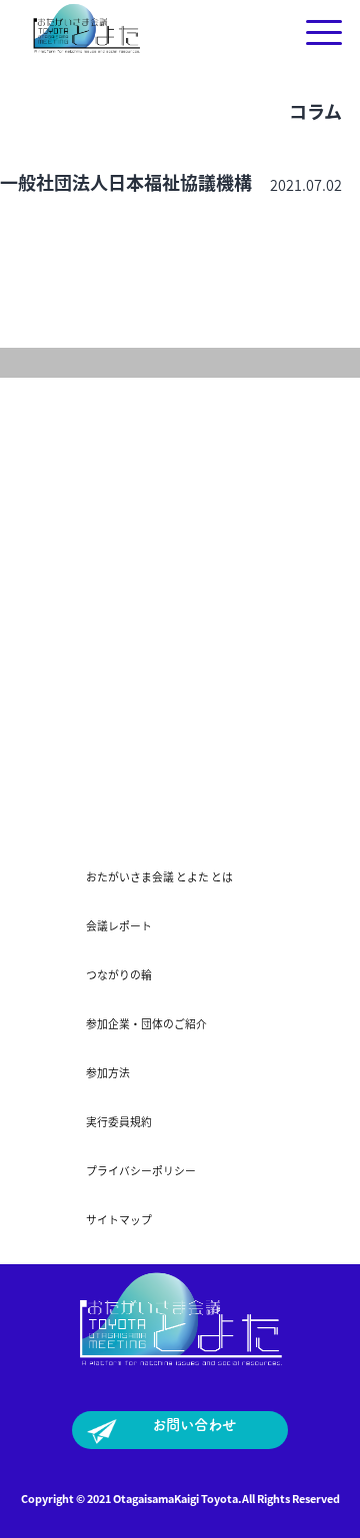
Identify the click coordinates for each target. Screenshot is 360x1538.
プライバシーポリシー (141, 1170)
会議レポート (119, 925)
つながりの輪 (119, 974)
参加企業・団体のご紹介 (146, 1023)
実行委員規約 (119, 1121)
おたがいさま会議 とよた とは (159, 876)
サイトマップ (119, 1219)
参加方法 (108, 1072)
